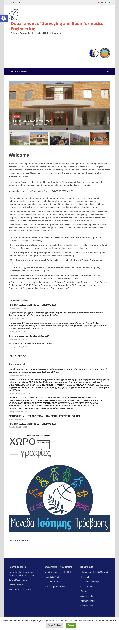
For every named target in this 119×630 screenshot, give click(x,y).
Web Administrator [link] (41, 125)
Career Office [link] (86, 605)
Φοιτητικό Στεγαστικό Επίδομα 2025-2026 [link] (29, 336)
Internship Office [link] (87, 601)
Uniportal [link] (84, 577)
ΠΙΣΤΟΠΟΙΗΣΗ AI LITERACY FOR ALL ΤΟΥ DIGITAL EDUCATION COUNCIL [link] (45, 416)
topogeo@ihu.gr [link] (59, 586)
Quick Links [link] (86, 567)
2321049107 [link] (54, 577)
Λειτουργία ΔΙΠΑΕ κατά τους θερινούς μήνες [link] (30, 343)
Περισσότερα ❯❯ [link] (17, 355)
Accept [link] (71, 625)
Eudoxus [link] (84, 591)
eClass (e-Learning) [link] (89, 581)
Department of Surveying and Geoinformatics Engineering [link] (57, 26)
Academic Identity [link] (88, 596)
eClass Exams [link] (86, 586)
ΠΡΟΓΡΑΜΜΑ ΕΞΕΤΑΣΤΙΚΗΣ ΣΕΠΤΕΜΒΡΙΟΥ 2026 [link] (32, 305)
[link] (4, 18)
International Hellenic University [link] (94, 572)
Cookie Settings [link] (54, 625)
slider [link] (16, 116)
